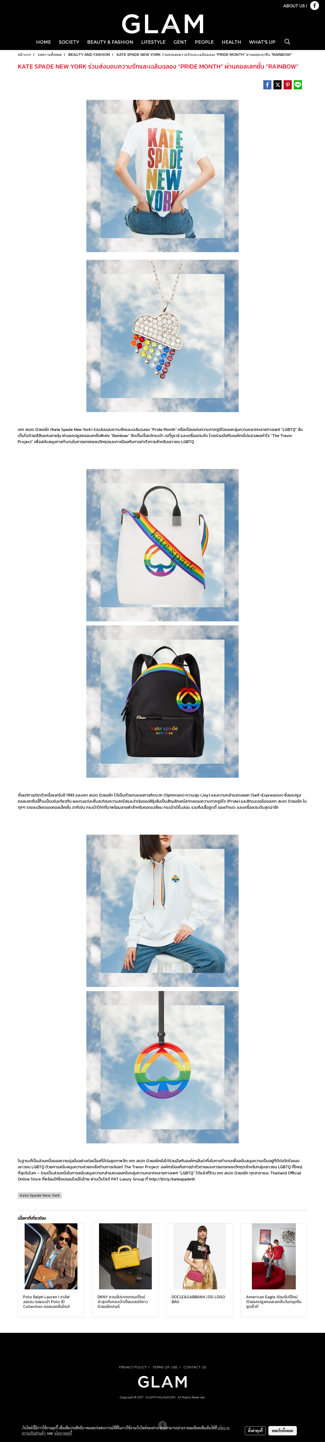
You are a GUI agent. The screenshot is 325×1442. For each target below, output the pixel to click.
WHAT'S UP (262, 41)
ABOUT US (294, 5)
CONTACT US (194, 1367)
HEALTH (231, 41)
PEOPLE (204, 41)
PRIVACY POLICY (133, 1367)
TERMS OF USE (164, 1367)
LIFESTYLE (153, 41)
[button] (287, 41)
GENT (180, 41)
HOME (43, 41)
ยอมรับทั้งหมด (282, 1430)
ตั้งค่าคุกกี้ (255, 1430)
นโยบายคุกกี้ (63, 1433)
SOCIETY (69, 41)
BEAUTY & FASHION (110, 41)
